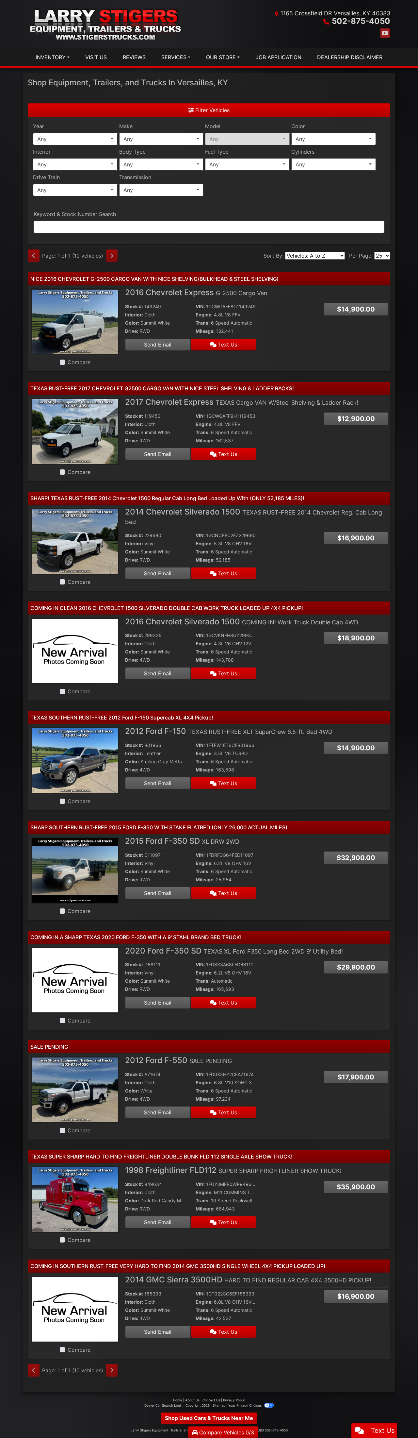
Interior (42, 151)
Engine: (204, 314)
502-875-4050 (361, 21)
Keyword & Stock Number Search (75, 214)
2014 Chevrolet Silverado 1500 (253, 516)
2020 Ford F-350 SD (234, 951)
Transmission (135, 177)
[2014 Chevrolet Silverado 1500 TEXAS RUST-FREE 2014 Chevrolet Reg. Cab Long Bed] (75, 540)
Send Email (157, 344)
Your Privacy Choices (245, 1405)
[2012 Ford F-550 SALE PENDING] (75, 1089)
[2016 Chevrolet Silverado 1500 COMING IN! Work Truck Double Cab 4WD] (75, 650)
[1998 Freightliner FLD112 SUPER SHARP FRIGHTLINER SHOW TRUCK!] (75, 1199)
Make (126, 126)
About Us (192, 1400)
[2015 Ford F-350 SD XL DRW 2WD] (75, 870)
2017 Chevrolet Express (241, 402)
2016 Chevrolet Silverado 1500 (241, 621)
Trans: (203, 323)
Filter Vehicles (212, 110)
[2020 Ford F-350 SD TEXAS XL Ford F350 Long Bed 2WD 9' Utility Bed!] (75, 979)
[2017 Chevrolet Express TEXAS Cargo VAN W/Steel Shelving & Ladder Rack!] (75, 431)
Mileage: (205, 331)
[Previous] (34, 255)
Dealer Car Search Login (163, 1405)
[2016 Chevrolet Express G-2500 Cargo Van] (75, 321)
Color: (132, 323)
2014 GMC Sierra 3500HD (248, 1279)
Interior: (134, 314)
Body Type (132, 151)
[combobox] (75, 139)
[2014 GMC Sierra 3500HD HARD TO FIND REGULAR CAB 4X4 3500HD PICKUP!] (75, 1309)
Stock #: (134, 306)
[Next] (112, 255)
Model (212, 126)
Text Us (227, 344)
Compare (79, 362)
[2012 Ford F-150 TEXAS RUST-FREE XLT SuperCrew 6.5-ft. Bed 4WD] (75, 760)
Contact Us (211, 1400)
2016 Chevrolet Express (196, 292)
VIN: (200, 306)
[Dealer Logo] (106, 23)
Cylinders (302, 151)
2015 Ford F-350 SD (182, 841)
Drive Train (46, 177)
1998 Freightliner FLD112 (233, 1170)
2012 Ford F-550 (178, 1060)
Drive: (131, 331)
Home (177, 1400)
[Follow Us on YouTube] (385, 33)
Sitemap (219, 1405)
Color (298, 126)
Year (38, 126)
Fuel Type (217, 151)
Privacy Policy (234, 1400)
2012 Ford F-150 (228, 731)
